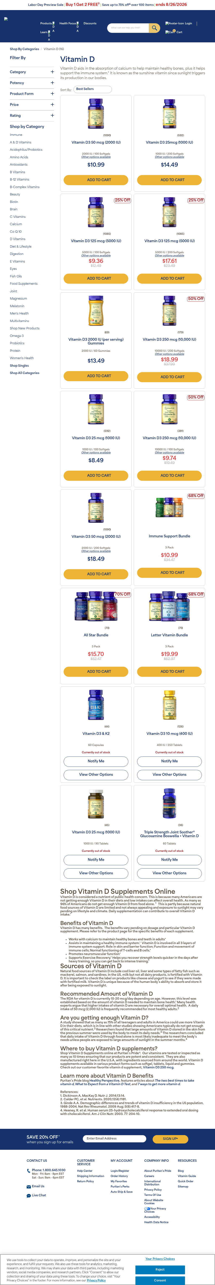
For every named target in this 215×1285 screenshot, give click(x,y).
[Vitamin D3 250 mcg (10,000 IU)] (169, 311)
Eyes (13, 269)
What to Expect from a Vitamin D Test (102, 1084)
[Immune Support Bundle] (169, 508)
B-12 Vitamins (19, 179)
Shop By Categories (24, 49)
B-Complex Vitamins (24, 187)
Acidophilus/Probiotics (26, 150)
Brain (13, 209)
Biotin (14, 202)
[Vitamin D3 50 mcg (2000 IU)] (96, 114)
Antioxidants (19, 164)
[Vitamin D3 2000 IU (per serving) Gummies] (96, 311)
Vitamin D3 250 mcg (158, 1067)
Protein (15, 351)
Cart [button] (177, 32)
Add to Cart (99, 180)
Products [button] (46, 23)
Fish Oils (16, 276)
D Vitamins (17, 239)
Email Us (38, 1186)
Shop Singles (19, 366)
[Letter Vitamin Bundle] (169, 606)
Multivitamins (19, 321)
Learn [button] (43, 32)
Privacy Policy (153, 1190)
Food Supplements (24, 284)
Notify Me (96, 761)
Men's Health (19, 313)
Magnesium (18, 298)
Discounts (90, 23)
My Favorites (119, 1181)
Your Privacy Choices (155, 1210)
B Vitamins (17, 172)
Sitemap (183, 1187)
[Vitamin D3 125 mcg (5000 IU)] (96, 212)
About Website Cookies (153, 1202)
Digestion (17, 254)
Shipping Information (90, 1176)
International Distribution (152, 1183)
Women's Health (22, 358)
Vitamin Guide (187, 1176)
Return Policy (85, 1181)
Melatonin (17, 306)
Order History (119, 1176)
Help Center (84, 1171)
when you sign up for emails (50, 1140)
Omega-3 (17, 336)
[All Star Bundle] (96, 606)
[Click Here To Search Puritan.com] (154, 28)
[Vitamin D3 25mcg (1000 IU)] (169, 114)
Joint (13, 291)
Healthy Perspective (104, 1080)
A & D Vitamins (20, 142)
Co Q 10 (16, 232)
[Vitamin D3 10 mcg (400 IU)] (169, 705)
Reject (160, 1269)
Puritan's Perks (120, 1187)
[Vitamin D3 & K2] (96, 705)
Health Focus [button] (67, 23)
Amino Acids (19, 157)
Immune (16, 135)
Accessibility (152, 1217)
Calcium (16, 224)
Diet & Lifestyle (20, 246)
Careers (149, 1176)
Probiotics (17, 343)
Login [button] (188, 23)
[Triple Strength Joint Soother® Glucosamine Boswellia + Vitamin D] (169, 803)
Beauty (15, 194)
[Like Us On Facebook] (97, 1236)
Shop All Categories (24, 373)
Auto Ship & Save (121, 1192)
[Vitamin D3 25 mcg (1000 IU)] (96, 409)
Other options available (96, 157)
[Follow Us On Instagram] (106, 1236)
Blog (181, 1171)
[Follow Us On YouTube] (116, 1236)
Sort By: (66, 90)
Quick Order (185, 1181)
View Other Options (96, 775)
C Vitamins (18, 217)
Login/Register (120, 1171)
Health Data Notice (156, 1222)
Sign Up (170, 1139)
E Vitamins (17, 261)
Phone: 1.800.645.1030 (49, 1170)
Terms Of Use (152, 1195)
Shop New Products (24, 328)
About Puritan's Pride (157, 1171)
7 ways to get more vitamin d (159, 1084)
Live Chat (39, 1195)
